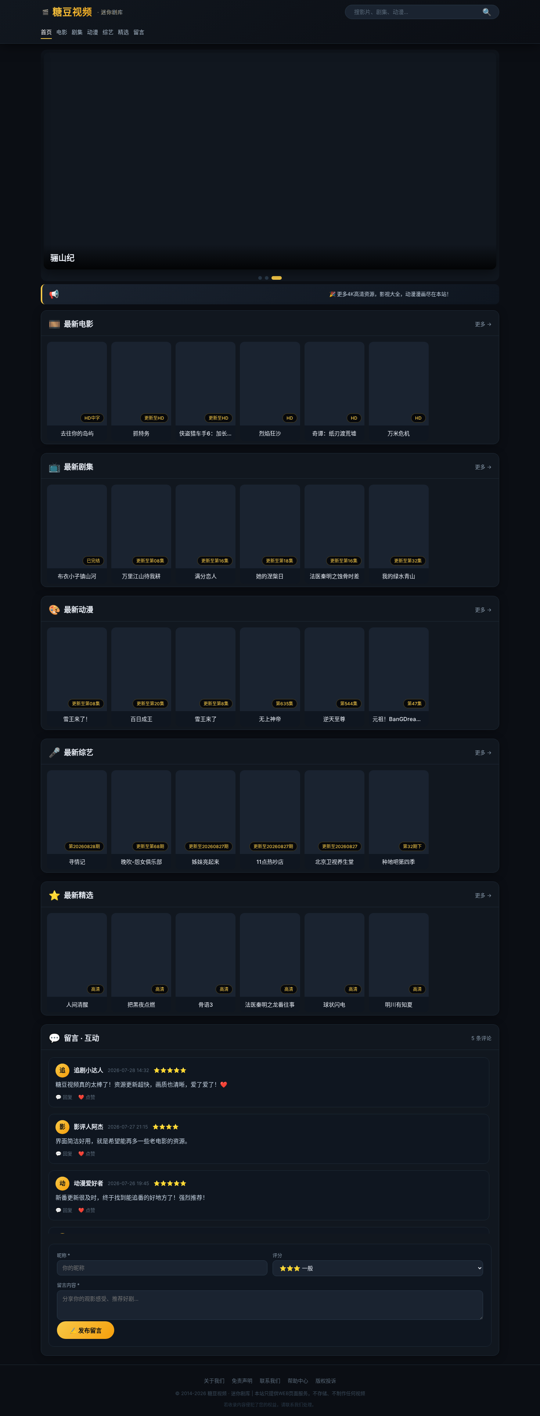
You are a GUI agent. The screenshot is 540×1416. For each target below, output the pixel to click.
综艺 (108, 32)
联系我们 (270, 1380)
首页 (46, 32)
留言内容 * (68, 1285)
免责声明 (242, 1380)
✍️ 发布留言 (85, 1331)
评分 (277, 1255)
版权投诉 (326, 1380)
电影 (61, 32)
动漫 (92, 32)
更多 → (483, 324)
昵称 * (63, 1255)
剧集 (77, 32)
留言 (138, 32)
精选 (123, 32)
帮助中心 (298, 1380)
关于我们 (214, 1380)
